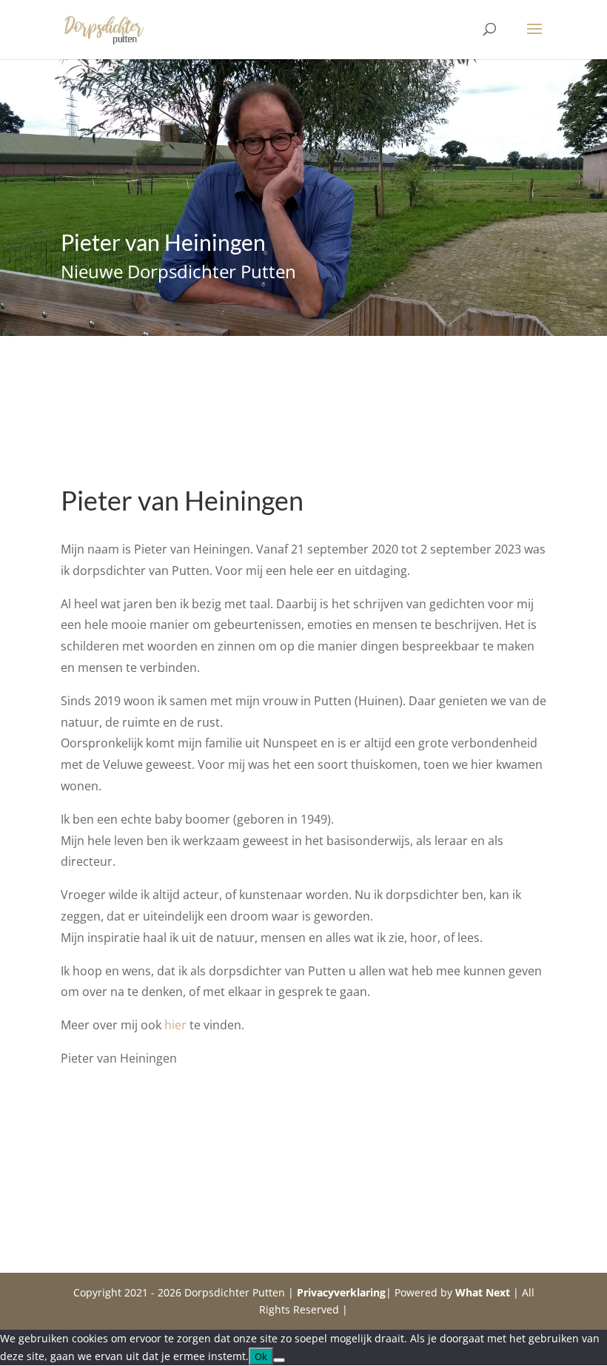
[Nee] (279, 1360)
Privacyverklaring (341, 1292)
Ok (261, 1356)
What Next (482, 1292)
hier (175, 1025)
